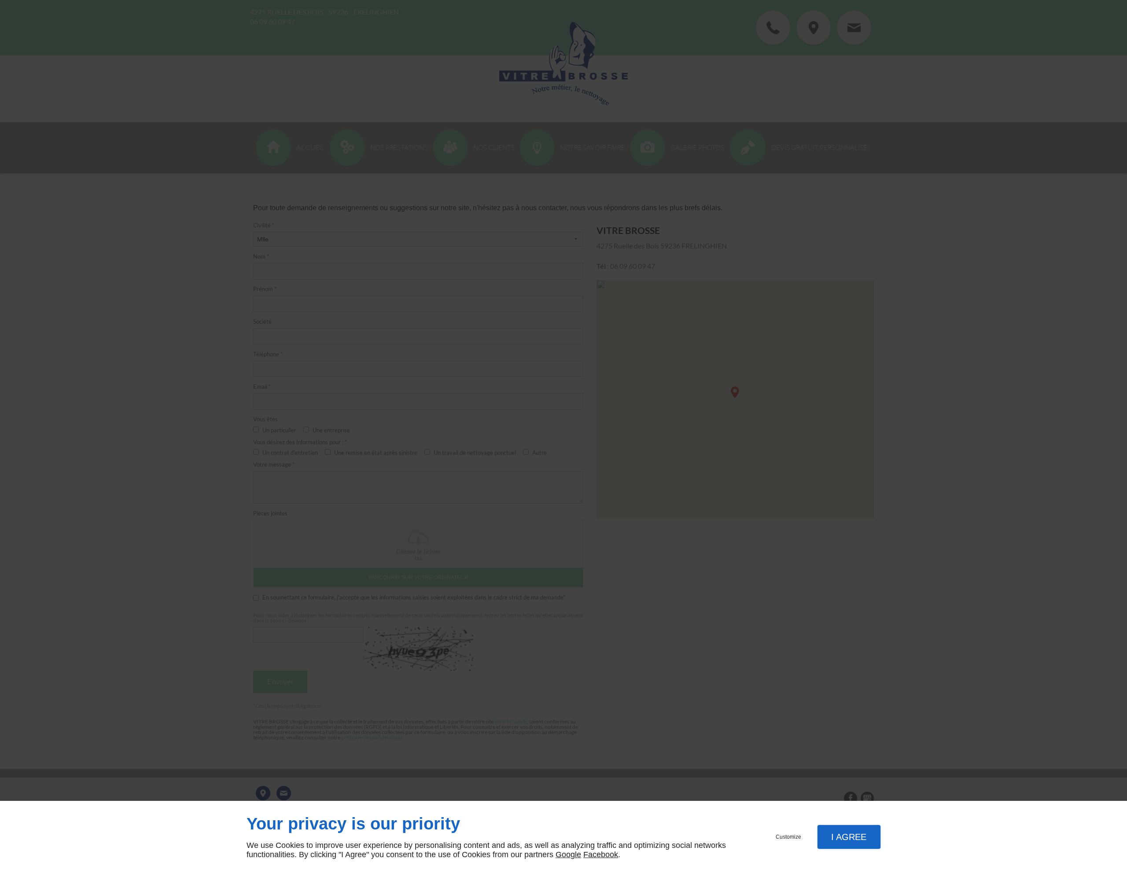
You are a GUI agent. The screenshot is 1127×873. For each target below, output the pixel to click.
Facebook (600, 854)
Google (568, 854)
